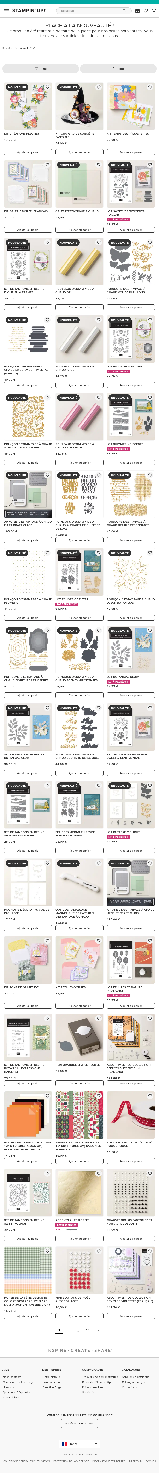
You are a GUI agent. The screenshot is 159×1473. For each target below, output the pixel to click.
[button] (137, 10)
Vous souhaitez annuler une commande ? (79, 1415)
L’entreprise (51, 1369)
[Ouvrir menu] (6, 10)
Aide (5, 1369)
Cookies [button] (151, 1461)
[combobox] (94, 10)
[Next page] (99, 1330)
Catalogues (131, 1369)
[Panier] (154, 10)
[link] (145, 10)
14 (87, 1329)
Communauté (92, 1369)
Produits (7, 48)
